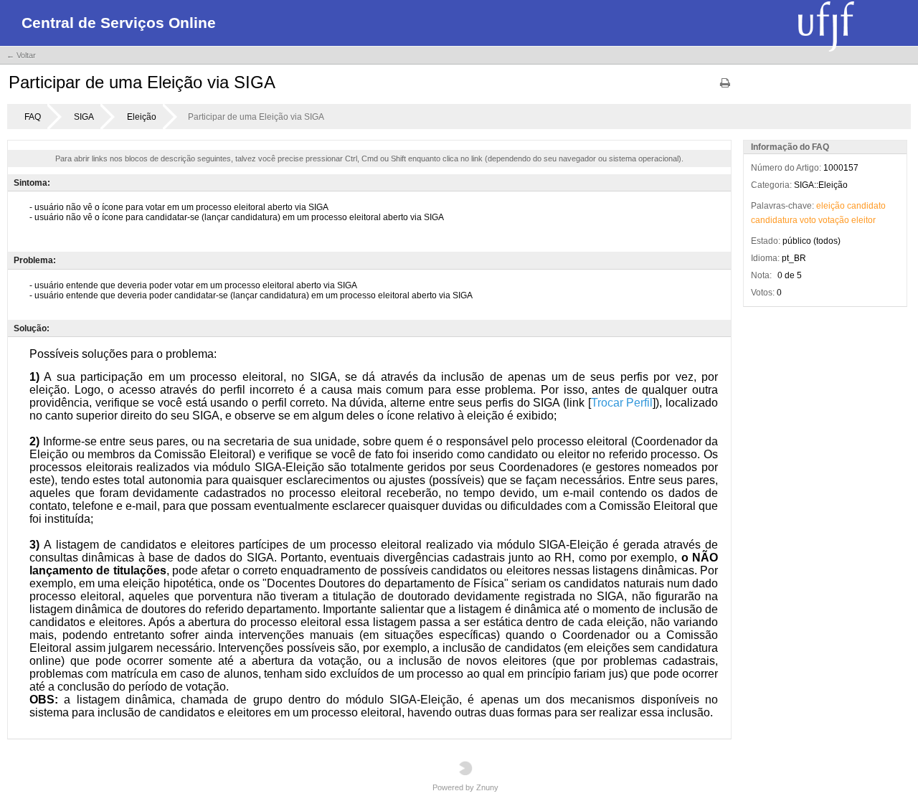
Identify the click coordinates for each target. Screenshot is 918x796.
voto (808, 220)
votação (833, 220)
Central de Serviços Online (119, 22)
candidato (866, 206)
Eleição (141, 117)
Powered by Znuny (465, 787)
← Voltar (21, 55)
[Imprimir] (725, 88)
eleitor (863, 220)
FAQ (32, 117)
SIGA (84, 117)
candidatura (774, 220)
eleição (830, 206)
